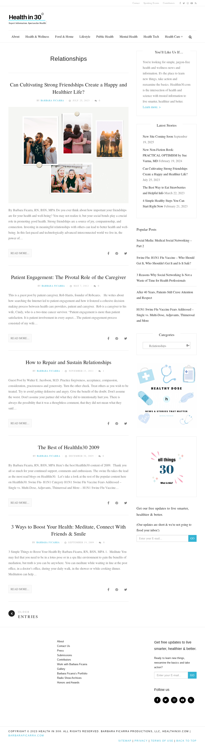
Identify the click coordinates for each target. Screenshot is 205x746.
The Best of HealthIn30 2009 (68, 447)
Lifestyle (84, 36)
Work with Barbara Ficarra (72, 664)
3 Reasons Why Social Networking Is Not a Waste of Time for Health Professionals (164, 277)
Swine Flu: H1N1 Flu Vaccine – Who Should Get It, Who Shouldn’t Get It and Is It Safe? (165, 260)
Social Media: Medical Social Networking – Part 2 (164, 243)
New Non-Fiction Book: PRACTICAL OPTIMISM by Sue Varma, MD (165, 155)
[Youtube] (192, 2)
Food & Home (64, 36)
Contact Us (63, 646)
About (15, 36)
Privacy (141, 740)
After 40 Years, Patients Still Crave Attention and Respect (165, 295)
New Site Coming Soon (158, 136)
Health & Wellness (37, 36)
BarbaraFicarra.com (26, 735)
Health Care (172, 36)
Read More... (20, 253)
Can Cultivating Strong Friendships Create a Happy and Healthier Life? (68, 88)
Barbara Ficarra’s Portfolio (72, 673)
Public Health (105, 36)
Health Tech (151, 36)
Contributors (169, 2)
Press (60, 650)
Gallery (61, 668)
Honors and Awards (68, 682)
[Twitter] (184, 2)
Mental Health (129, 36)
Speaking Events (151, 2)
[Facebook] (180, 2)
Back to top (186, 740)
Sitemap (125, 740)
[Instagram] (188, 2)
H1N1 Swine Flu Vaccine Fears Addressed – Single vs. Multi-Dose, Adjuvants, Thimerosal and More (166, 315)
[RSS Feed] (196, 2)
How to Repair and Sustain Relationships (68, 362)
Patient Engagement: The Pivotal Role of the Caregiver (68, 277)
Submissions (64, 655)
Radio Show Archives (69, 677)
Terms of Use (162, 740)
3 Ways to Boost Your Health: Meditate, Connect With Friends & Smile (68, 530)
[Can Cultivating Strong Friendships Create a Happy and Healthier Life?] (68, 155)
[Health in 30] (28, 17)
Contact (136, 2)
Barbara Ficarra (52, 100)
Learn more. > (152, 107)
